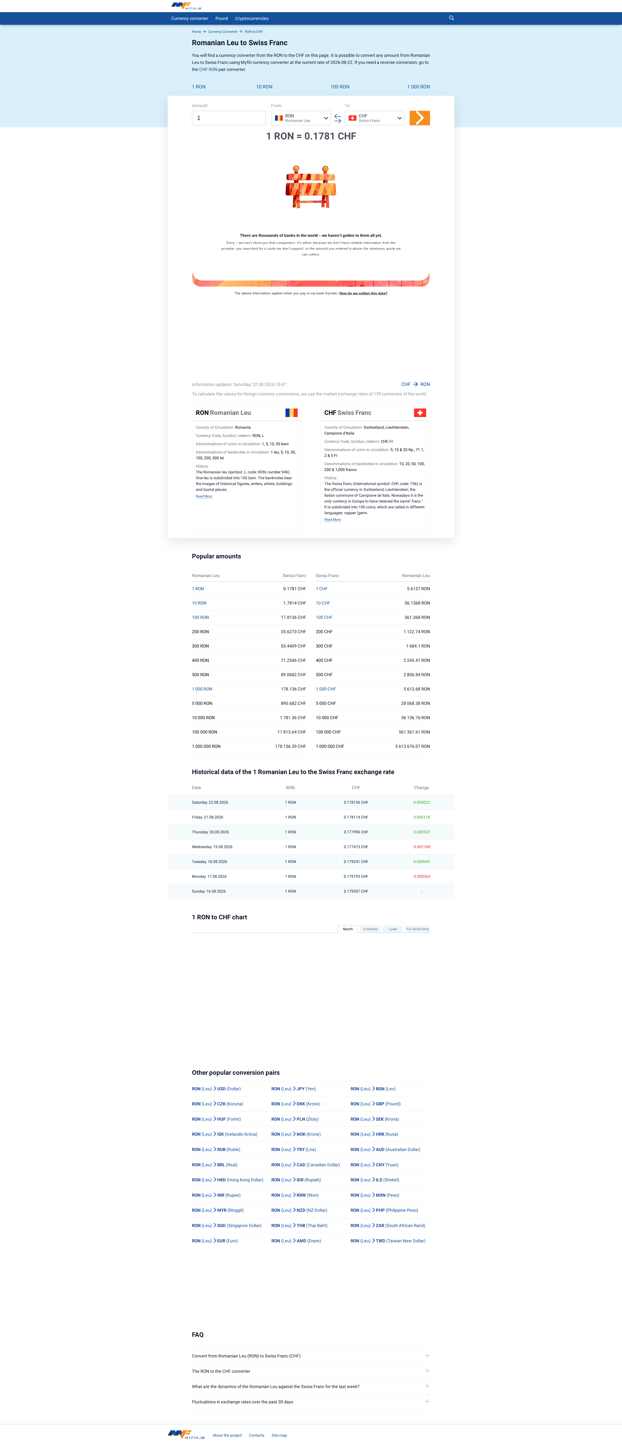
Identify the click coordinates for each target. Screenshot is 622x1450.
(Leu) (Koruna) (217, 1103)
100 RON (339, 87)
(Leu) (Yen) (293, 1088)
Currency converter (189, 18)
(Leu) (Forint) (216, 1119)
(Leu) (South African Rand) (388, 1225)
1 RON (199, 87)
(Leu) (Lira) (293, 1149)
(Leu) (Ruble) (216, 1149)
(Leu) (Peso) (375, 1195)
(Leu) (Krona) (375, 1119)
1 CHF (322, 589)
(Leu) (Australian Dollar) (385, 1149)
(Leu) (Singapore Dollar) (226, 1225)
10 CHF (323, 603)
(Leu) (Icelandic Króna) (224, 1134)
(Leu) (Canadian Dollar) (305, 1164)
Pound (222, 18)
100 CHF (324, 617)
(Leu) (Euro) (215, 1240)
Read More (204, 496)
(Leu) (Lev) (373, 1088)
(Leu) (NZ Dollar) (299, 1210)
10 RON (264, 87)
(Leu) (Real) (214, 1164)
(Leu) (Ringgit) (218, 1210)
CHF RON (208, 69)
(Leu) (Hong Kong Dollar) (227, 1179)
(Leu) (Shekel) (375, 1179)
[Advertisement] (311, 344)
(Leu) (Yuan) (374, 1164)
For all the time (417, 929)
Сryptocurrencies (251, 18)
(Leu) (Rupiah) (296, 1179)
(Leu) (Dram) (296, 1240)
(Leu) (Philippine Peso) (384, 1210)
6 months (370, 929)
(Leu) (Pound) (376, 1103)
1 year (392, 929)
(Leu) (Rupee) (216, 1195)
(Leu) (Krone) (295, 1103)
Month (348, 929)
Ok (389, 1439)
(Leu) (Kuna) (374, 1134)
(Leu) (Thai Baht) (299, 1225)
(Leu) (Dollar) (216, 1088)
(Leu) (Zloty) (295, 1119)
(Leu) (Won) (295, 1195)
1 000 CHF (326, 689)
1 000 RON (418, 87)
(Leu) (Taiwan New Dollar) (388, 1240)
